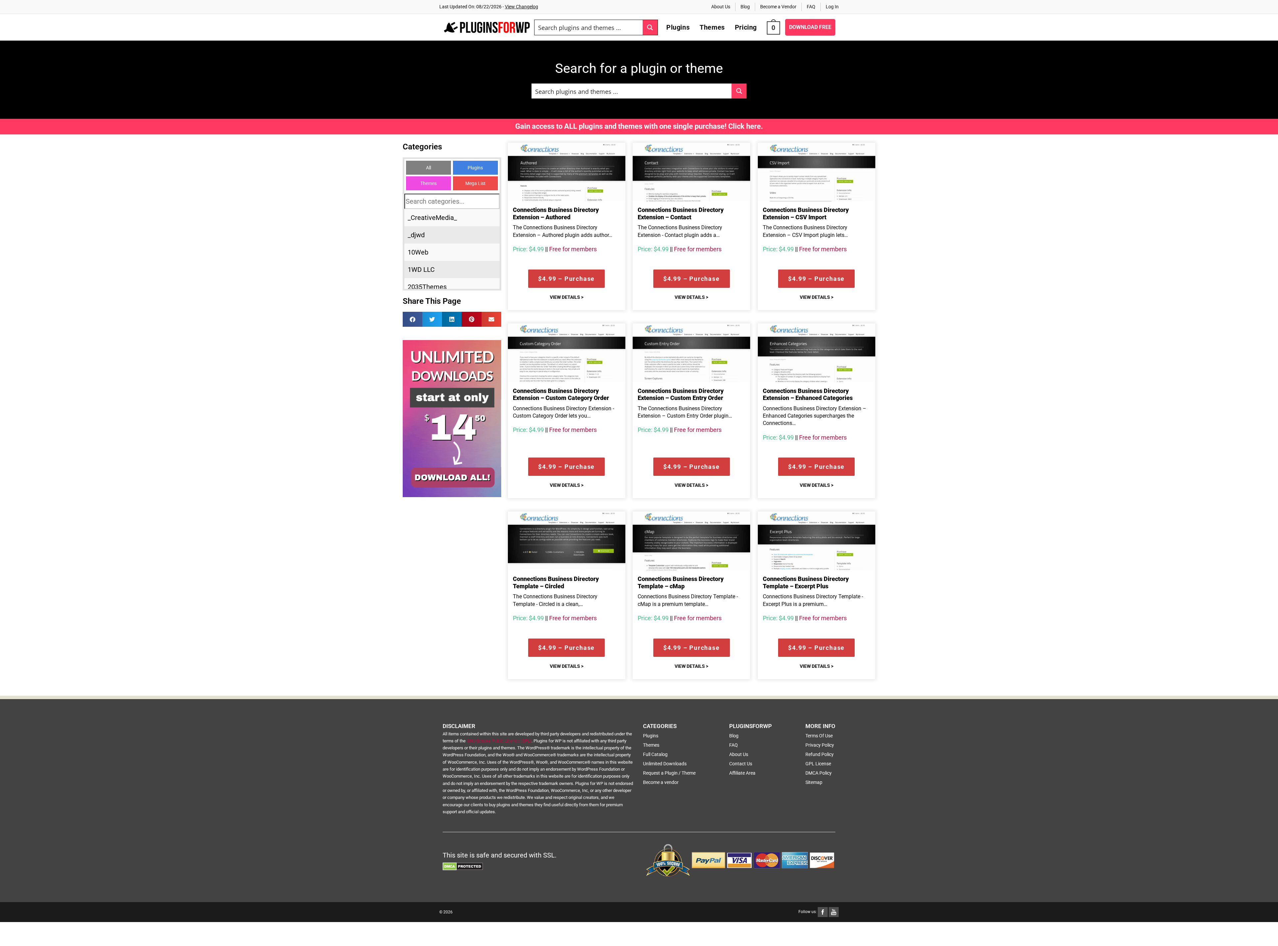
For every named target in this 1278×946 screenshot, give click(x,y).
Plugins (475, 167)
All (428, 167)
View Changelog (521, 6)
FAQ (811, 6)
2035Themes (427, 287)
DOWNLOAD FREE (810, 27)
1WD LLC (421, 270)
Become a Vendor (778, 6)
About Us (720, 6)
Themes (428, 183)
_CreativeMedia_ (432, 218)
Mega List (475, 183)
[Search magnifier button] (650, 27)
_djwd (416, 235)
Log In (832, 6)
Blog (745, 6)
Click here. (745, 126)
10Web (418, 252)
